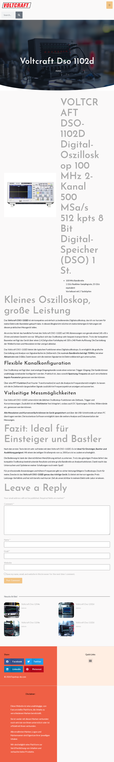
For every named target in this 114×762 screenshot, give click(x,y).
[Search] (19, 15)
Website (8, 563)
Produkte (57, 53)
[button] (14, 661)
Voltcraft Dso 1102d (85, 622)
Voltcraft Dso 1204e (30, 604)
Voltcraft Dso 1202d (85, 604)
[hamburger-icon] (109, 5)
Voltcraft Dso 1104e (30, 622)
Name (7, 540)
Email (7, 551)
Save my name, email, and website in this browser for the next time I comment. (40, 574)
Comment (9, 504)
